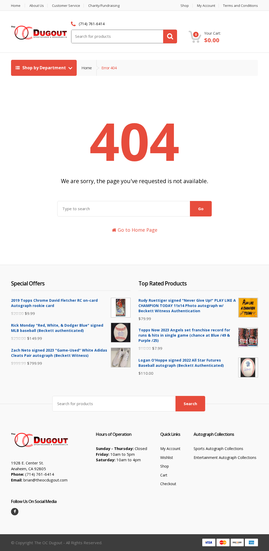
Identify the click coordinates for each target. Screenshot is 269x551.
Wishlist (166, 457)
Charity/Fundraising (104, 6)
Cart (163, 475)
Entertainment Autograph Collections (225, 457)
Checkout (168, 483)
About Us (36, 6)
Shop (184, 6)
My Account (206, 6)
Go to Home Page (136, 230)
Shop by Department (44, 68)
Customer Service (66, 6)
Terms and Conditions (240, 6)
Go (201, 208)
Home (15, 6)
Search (190, 403)
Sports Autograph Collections (218, 448)
